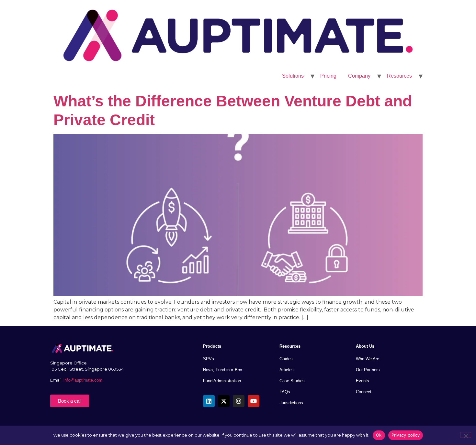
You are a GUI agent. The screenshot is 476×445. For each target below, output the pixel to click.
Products (212, 346)
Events (362, 380)
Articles (286, 369)
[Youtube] (253, 401)
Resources (399, 76)
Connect (363, 391)
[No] (465, 435)
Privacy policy (405, 435)
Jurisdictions (291, 402)
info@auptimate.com (83, 380)
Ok (379, 435)
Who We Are (367, 358)
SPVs (208, 358)
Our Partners (368, 369)
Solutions (293, 76)
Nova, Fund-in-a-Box (222, 369)
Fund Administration (222, 380)
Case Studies (292, 380)
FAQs (284, 391)
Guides (286, 358)
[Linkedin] (209, 401)
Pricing (328, 76)
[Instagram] (238, 401)
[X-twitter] (224, 401)
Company (359, 76)
